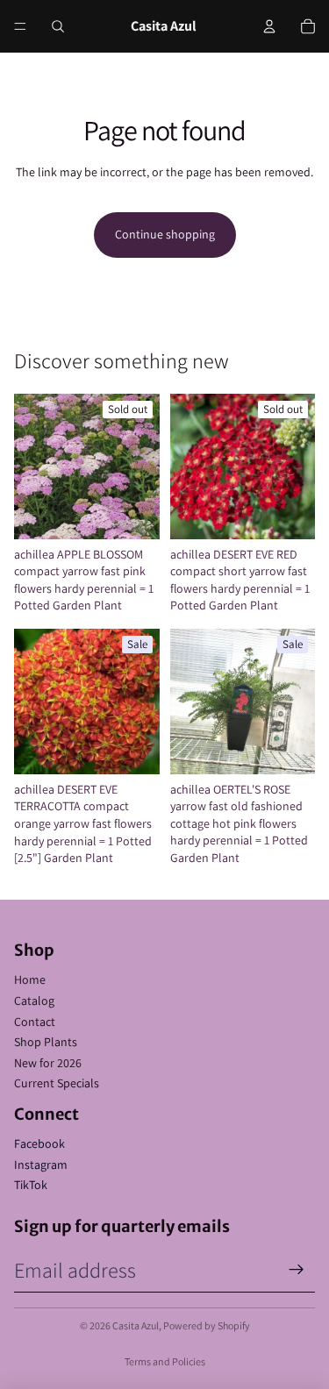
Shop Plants (45, 1042)
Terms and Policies (165, 1361)
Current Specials (56, 1083)
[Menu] (20, 26)
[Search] (58, 26)
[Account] (269, 26)
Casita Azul (135, 1325)
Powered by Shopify (206, 1325)
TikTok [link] (30, 1185)
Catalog (34, 1000)
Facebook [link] (39, 1143)
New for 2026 (48, 1063)
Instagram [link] (41, 1164)
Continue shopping (165, 234)
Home (30, 979)
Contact (34, 1021)
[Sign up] (296, 1269)
